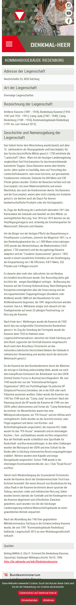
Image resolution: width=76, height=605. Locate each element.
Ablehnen (48, 600)
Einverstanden (29, 600)
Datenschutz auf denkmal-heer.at (38, 592)
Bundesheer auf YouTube (68, 13)
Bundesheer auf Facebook (68, 21)
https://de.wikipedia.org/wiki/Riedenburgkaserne (30, 561)
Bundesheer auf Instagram (68, 5)
